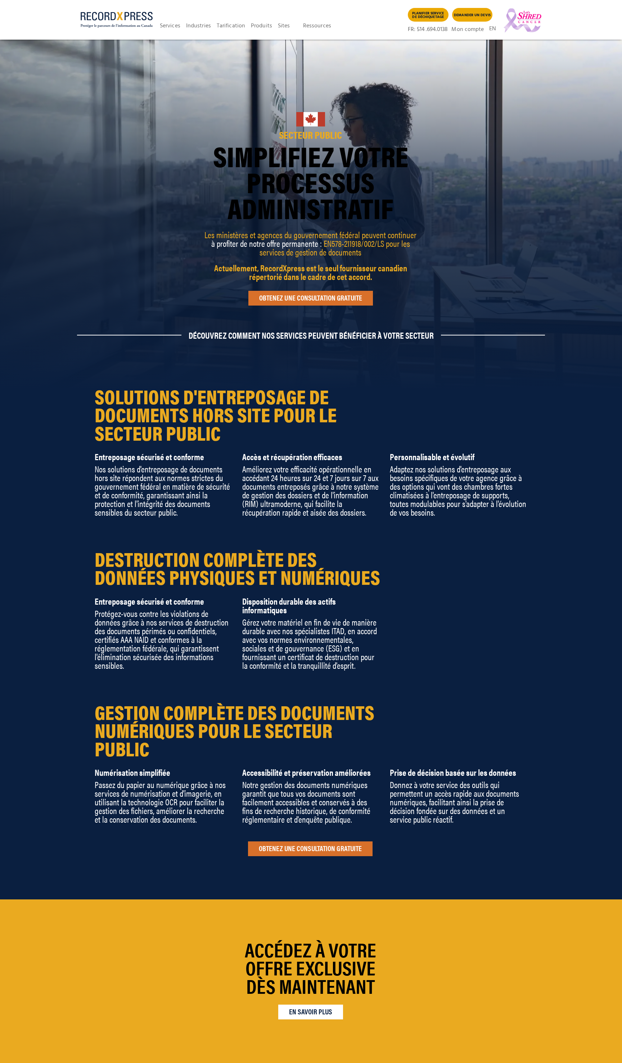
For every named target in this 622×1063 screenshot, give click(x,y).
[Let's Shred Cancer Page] (520, 20)
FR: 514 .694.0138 (428, 29)
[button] (173, 26)
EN (492, 29)
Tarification (231, 26)
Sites (284, 26)
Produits (261, 26)
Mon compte (467, 29)
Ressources (317, 26)
